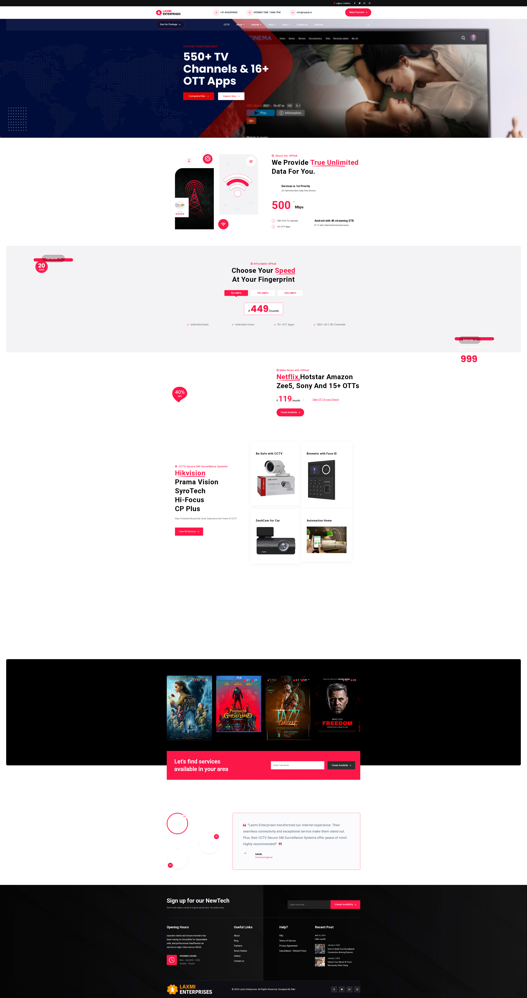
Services (318, 24)
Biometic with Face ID (322, 453)
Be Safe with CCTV (269, 453)
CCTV (226, 24)
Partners (238, 945)
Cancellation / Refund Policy (292, 951)
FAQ (281, 935)
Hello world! (320, 939)
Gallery (237, 956)
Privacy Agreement (288, 945)
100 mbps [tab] (262, 293)
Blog (285, 24)
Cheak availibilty (340, 765)
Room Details (240, 951)
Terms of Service (287, 940)
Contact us (302, 24)
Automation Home (319, 520)
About (239, 24)
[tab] (169, 814)
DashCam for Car (268, 520)
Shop (271, 24)
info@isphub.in (304, 12)
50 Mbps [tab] (236, 293)
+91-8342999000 (228, 12)
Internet (255, 24)
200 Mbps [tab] (290, 293)
